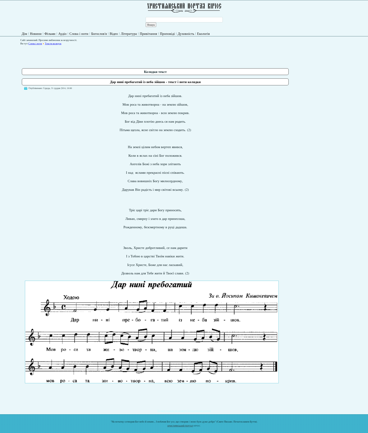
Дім (24, 33)
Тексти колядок (53, 43)
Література (129, 33)
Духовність (186, 33)
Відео (114, 33)
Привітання (148, 33)
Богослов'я (99, 33)
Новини (36, 33)
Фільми (49, 33)
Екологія (203, 33)
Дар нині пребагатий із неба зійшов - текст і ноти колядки (155, 81)
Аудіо (62, 33)
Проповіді (167, 33)
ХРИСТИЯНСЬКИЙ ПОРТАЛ (180, 426)
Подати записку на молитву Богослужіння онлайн (184, 410)
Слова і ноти (78, 33)
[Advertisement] (91, 55)
